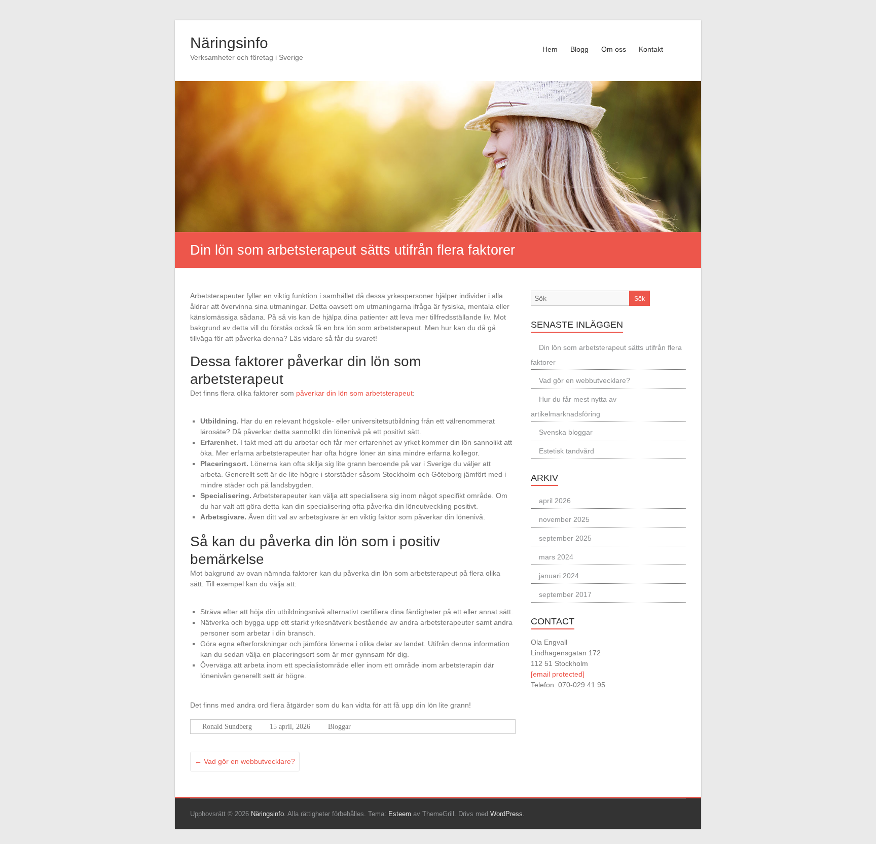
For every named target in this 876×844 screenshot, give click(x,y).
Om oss (613, 49)
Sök (639, 298)
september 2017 (565, 594)
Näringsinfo (229, 42)
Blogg (579, 49)
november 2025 (564, 519)
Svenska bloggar (566, 432)
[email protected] (558, 674)
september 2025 (565, 538)
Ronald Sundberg (227, 726)
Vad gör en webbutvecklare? (245, 761)
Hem (550, 49)
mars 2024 (556, 557)
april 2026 (555, 501)
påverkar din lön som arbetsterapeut (354, 393)
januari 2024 (559, 576)
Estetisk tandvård (566, 451)
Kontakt (651, 49)
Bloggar (339, 726)
